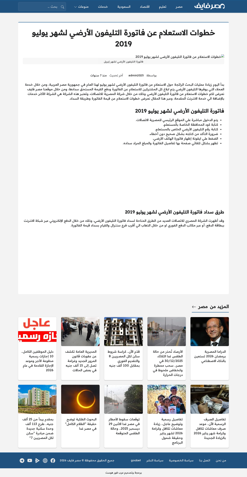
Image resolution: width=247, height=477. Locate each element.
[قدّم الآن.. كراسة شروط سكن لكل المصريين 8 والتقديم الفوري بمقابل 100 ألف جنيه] (123, 348)
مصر (203, 306)
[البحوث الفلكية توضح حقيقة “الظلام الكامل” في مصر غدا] (80, 416)
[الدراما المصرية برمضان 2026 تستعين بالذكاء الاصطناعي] (209, 348)
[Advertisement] (123, 175)
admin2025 (136, 75)
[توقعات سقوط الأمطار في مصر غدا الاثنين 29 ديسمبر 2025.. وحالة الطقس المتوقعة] (123, 416)
